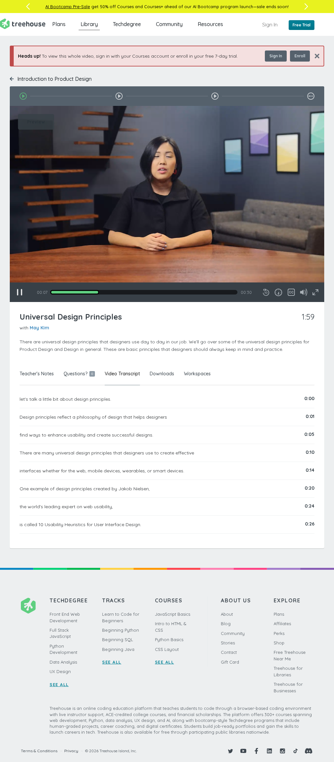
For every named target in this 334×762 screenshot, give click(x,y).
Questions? (78, 374)
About (227, 614)
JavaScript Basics (172, 614)
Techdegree (127, 24)
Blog (226, 623)
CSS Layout (167, 649)
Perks (279, 633)
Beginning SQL (117, 639)
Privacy (71, 750)
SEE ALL (59, 684)
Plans (59, 24)
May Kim (39, 328)
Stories (228, 642)
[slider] (143, 292)
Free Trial (302, 24)
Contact (229, 652)
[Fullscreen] (315, 292)
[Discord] (308, 750)
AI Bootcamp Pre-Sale (67, 6)
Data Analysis (63, 662)
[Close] (314, 55)
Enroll (300, 55)
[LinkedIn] (269, 750)
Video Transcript (122, 374)
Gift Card (230, 662)
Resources (210, 24)
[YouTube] (243, 750)
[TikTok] (295, 750)
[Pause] (19, 292)
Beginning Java (118, 649)
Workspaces (197, 374)
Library (89, 24)
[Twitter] (230, 750)
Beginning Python (120, 630)
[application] (167, 204)
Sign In (270, 24)
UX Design (60, 671)
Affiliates (282, 623)
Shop (279, 642)
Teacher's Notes (37, 374)
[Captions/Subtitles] (291, 292)
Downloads (162, 374)
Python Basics (169, 639)
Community (169, 24)
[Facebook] (256, 750)
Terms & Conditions (39, 750)
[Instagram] (282, 750)
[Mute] (303, 292)
